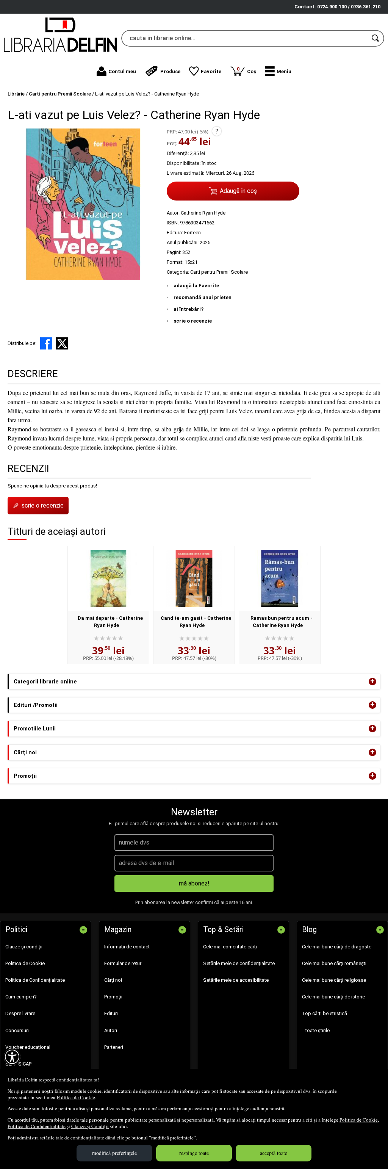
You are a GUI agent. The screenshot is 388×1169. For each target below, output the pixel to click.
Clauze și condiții (23, 947)
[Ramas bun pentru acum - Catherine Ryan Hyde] (279, 578)
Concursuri (17, 1030)
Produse (170, 71)
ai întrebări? (188, 309)
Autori (110, 1030)
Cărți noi (113, 980)
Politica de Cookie (76, 1097)
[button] (278, 71)
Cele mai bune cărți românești (334, 963)
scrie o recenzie (193, 321)
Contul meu (122, 71)
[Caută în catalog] (376, 38)
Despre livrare (20, 1013)
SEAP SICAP (18, 1064)
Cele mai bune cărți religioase (334, 980)
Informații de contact (127, 947)
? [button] (217, 131)
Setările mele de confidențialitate (239, 963)
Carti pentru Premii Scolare (219, 272)
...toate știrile (316, 1030)
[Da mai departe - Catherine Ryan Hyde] (108, 578)
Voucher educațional (27, 1047)
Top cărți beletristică (324, 1013)
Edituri (111, 1013)
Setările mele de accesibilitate (236, 980)
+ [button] (372, 681)
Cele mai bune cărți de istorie (333, 997)
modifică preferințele (114, 1152)
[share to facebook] (46, 343)
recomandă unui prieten (203, 297)
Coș (246, 70)
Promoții (113, 997)
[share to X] (62, 343)
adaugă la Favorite (196, 285)
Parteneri (113, 1047)
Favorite (211, 71)
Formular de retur (122, 963)
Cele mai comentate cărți (230, 947)
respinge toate (194, 1152)
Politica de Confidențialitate (37, 1126)
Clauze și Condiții (90, 1126)
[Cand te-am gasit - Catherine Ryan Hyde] (194, 578)
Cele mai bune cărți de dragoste (336, 947)
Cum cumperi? (21, 997)
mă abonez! (194, 883)
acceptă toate (273, 1152)
